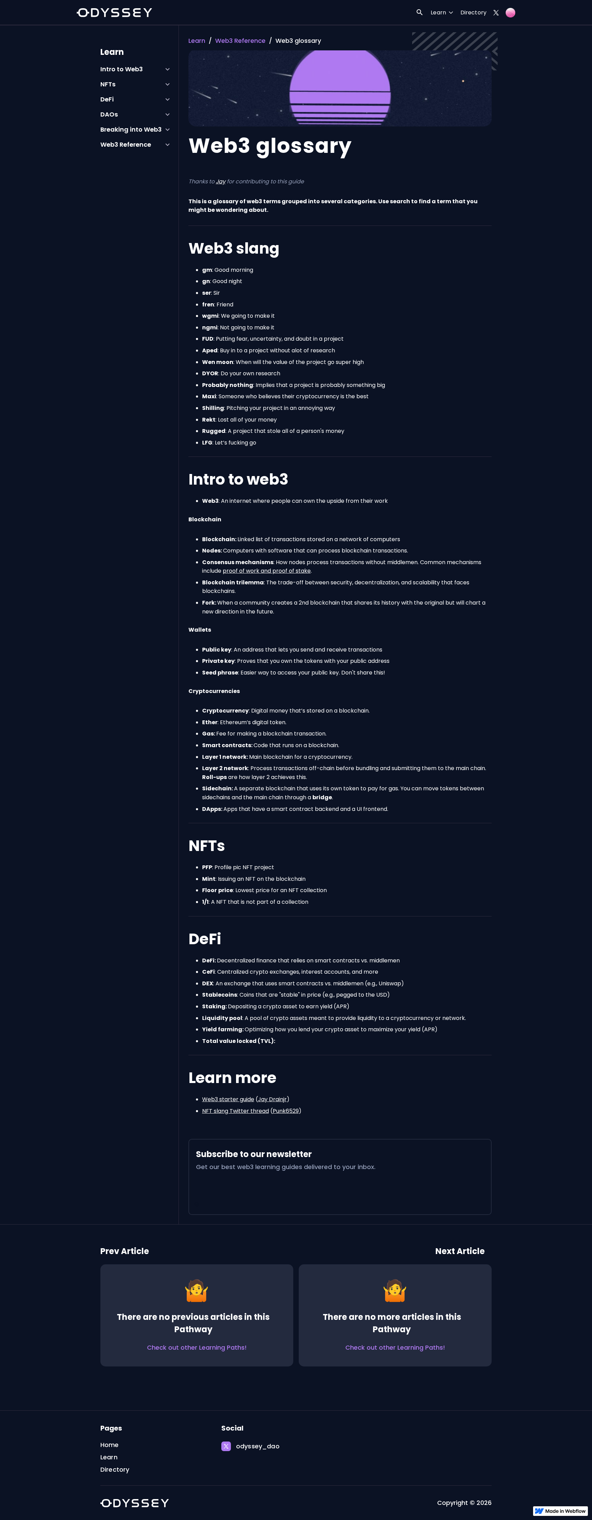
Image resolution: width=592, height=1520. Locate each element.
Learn (196, 40)
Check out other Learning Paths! (197, 1347)
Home (109, 1445)
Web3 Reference (240, 40)
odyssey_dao (258, 1446)
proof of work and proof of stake (267, 571)
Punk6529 (286, 1111)
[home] (114, 12)
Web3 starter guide (228, 1099)
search (420, 12)
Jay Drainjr (272, 1099)
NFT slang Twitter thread (235, 1111)
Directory (473, 12)
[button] (442, 13)
